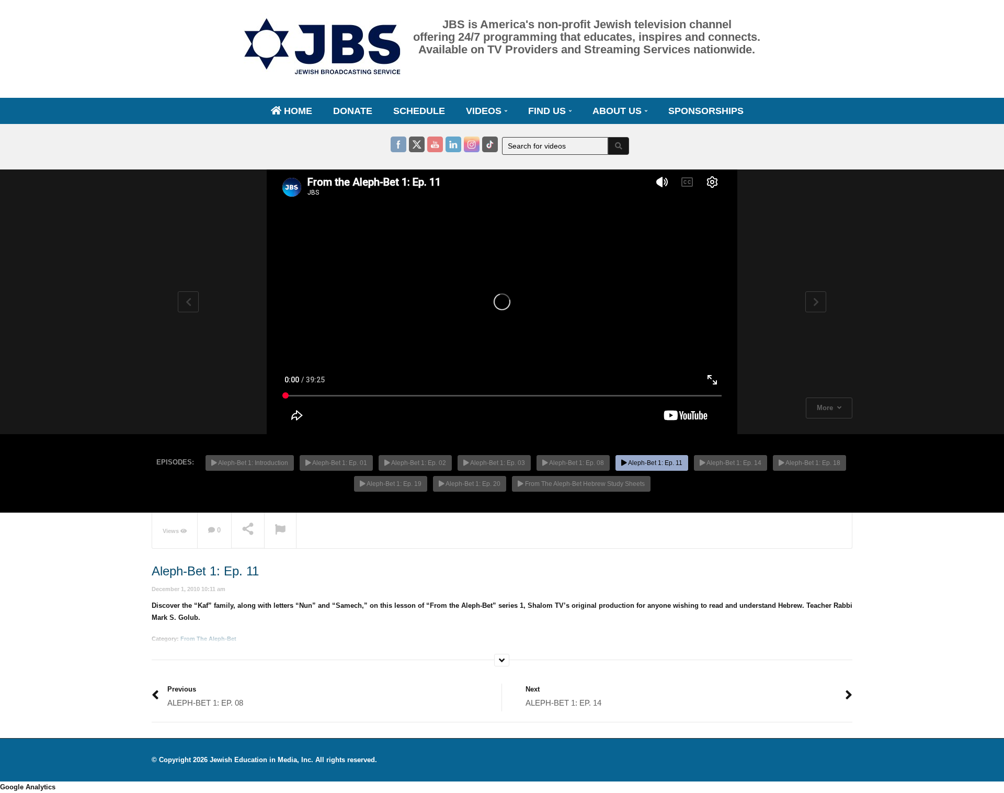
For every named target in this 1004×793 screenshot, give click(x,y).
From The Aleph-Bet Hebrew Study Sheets (584, 484)
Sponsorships (706, 111)
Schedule (419, 111)
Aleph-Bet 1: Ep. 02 (418, 463)
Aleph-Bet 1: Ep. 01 (339, 463)
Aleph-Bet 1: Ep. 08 (576, 463)
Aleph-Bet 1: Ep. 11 (654, 463)
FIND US (548, 111)
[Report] (280, 531)
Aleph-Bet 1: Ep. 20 (472, 484)
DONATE (352, 111)
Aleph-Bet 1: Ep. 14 (733, 463)
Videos (485, 111)
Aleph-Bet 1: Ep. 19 (393, 484)
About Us (618, 111)
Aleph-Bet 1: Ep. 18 (812, 463)
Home (296, 111)
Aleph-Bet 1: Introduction (252, 463)
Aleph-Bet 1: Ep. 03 (497, 463)
